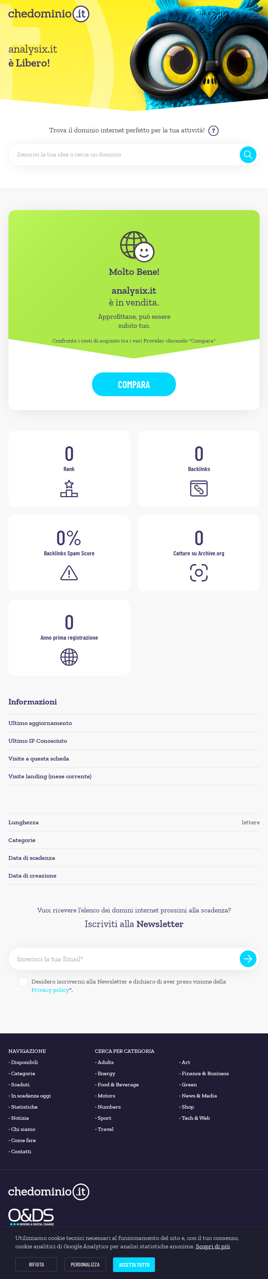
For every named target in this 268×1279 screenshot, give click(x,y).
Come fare (22, 1140)
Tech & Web (194, 1118)
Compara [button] (134, 384)
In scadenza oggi (29, 1095)
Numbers (108, 1106)
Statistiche (23, 1106)
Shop (186, 1106)
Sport (103, 1118)
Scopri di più (213, 1246)
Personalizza (85, 1264)
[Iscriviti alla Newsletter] (248, 958)
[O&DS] (31, 1217)
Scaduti (19, 1084)
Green (188, 1084)
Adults (104, 1062)
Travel (104, 1129)
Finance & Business (204, 1073)
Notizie (18, 1118)
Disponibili (23, 1062)
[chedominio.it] (48, 14)
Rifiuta (36, 1264)
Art (184, 1062)
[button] (254, 14)
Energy (105, 1073)
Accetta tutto (134, 1264)
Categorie (21, 1073)
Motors (105, 1095)
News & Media (198, 1095)
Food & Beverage (117, 1084)
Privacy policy (50, 990)
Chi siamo (21, 1129)
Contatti (19, 1151)
